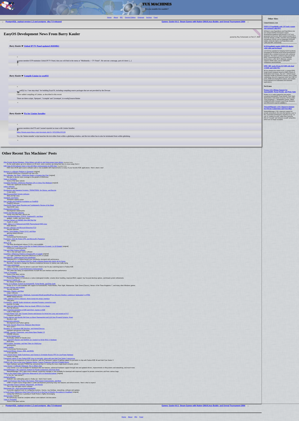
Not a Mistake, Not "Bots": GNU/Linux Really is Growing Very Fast (26, 175)
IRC (121, 17)
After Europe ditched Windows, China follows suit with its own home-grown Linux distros (33, 162)
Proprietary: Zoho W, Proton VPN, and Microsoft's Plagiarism (24, 239)
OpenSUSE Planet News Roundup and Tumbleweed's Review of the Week (29, 205)
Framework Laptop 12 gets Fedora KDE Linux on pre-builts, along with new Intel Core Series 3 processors (39, 358)
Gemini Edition (130, 17)
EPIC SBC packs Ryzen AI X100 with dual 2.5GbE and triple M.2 (279, 67)
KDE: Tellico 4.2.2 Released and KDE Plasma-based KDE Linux (25, 224)
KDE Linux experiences (12, 265)
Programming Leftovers (11, 209)
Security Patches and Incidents (14, 287)
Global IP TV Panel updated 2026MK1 (41, 46)
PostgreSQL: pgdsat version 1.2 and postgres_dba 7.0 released (34, 22)
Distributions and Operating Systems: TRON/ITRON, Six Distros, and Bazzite (30, 190)
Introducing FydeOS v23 (12, 280)
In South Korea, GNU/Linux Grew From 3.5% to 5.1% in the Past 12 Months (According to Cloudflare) (38, 392)
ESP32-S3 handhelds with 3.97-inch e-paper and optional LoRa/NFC (279, 27)
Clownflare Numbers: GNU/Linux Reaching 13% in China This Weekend (28, 183)
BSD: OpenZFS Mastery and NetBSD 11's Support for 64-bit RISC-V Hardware (30, 340)
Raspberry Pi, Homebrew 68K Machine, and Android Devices (24, 328)
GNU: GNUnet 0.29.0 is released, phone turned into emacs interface (27, 299)
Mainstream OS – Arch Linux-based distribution (20, 388)
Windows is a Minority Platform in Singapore (19, 171)
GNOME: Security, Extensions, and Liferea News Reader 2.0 (24, 332)
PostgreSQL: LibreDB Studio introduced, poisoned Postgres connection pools (30, 302)
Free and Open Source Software (14, 250)
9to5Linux (268, 86)
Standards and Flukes (11, 198)
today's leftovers (9, 186)
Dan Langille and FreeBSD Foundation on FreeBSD (21, 201)
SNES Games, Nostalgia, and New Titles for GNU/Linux (22, 343)
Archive (149, 17)
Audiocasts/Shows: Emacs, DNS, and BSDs (19, 351)
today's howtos (9, 235)
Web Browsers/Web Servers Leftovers (16, 194)
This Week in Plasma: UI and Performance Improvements (23, 269)
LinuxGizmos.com (271, 23)
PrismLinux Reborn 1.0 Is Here (14, 276)
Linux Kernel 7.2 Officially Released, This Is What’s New (23, 366)
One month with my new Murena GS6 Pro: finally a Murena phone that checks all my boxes (35, 261)
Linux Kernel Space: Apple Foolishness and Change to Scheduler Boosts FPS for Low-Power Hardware (38, 355)
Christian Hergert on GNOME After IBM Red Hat (20, 220)
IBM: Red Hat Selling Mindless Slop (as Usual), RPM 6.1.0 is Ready (27, 306)
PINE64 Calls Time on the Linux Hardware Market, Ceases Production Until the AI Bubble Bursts (36, 362)
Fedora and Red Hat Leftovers (14, 213)
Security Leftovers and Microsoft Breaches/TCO (20, 228)
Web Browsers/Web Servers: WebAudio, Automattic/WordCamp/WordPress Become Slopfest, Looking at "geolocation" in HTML (47, 295)
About (116, 17)
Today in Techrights (10, 179)
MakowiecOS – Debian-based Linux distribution (20, 257)
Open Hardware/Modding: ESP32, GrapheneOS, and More (23, 216)
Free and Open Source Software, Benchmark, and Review (23, 384)
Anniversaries (8, 396)
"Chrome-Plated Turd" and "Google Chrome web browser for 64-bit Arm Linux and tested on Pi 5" (36, 313)
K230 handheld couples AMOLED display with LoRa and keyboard (279, 47)
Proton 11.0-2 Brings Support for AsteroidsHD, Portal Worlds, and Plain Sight (280, 91)
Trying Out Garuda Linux (12, 336)
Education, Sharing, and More (14, 291)
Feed (156, 17)
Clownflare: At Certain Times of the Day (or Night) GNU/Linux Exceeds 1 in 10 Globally (33, 246)
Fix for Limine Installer (34, 113)
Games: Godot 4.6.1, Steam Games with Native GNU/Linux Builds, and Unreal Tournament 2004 (203, 22)
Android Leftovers (10, 377)
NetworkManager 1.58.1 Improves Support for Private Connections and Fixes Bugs (279, 108)
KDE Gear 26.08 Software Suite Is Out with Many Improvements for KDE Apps (30, 166)
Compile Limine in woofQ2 (36, 76)
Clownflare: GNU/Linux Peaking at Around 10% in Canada (23, 254)
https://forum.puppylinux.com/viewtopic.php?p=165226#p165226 (41, 132)
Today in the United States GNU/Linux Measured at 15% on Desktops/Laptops (30, 373)
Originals (141, 17)
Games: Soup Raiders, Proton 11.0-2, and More (20, 231)
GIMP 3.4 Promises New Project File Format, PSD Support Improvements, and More (32, 381)
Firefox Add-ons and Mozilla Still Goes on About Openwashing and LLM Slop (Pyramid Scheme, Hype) (38, 317)
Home (109, 17)
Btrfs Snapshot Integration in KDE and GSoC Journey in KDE (24, 310)
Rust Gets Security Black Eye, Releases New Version (22, 325)
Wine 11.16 (7, 242)
